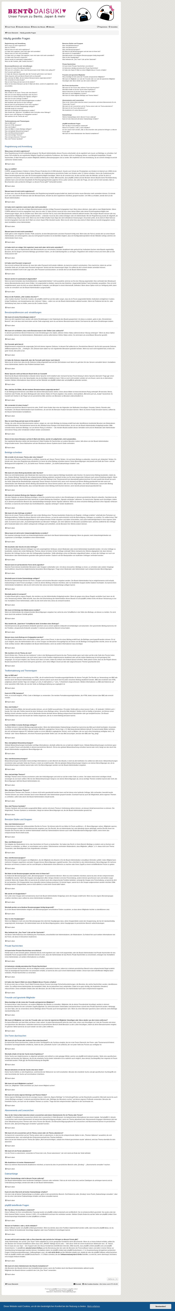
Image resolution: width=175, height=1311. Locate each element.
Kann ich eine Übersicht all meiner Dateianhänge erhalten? (80, 119)
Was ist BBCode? (10, 123)
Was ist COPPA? (10, 47)
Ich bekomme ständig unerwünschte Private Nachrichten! (80, 68)
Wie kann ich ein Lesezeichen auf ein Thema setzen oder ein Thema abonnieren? (87, 106)
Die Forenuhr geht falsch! (13, 72)
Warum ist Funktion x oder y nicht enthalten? (76, 127)
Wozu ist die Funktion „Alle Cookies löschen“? (19, 61)
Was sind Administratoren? (70, 45)
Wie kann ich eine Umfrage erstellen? (16, 98)
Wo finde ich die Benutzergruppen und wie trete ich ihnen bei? (81, 51)
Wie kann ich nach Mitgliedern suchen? (74, 93)
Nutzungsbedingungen (69, 1291)
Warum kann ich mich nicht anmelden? (17, 53)
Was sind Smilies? (10, 127)
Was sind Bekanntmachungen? (14, 133)
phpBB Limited (56, 380)
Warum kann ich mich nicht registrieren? (17, 49)
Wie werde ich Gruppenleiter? (71, 53)
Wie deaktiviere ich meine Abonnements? (75, 110)
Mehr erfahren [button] (93, 1306)
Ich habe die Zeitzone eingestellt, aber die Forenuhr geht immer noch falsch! (28, 74)
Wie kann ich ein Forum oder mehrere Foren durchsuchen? (80, 87)
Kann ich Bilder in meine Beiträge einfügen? (18, 129)
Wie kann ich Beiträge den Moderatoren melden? (20, 110)
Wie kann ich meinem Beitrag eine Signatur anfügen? (21, 96)
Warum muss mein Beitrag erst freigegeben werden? (21, 114)
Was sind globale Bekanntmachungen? (17, 131)
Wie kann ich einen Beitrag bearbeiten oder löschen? (21, 94)
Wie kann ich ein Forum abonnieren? (73, 108)
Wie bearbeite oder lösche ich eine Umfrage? (19, 102)
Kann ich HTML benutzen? (13, 125)
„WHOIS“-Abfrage (49, 1244)
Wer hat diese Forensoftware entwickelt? (75, 125)
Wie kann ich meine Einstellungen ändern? (18, 68)
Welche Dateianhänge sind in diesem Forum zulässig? (79, 117)
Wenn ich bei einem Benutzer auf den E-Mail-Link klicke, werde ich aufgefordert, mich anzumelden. (31, 85)
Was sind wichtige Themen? (13, 135)
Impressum (49, 1291)
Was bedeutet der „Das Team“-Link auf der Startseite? (79, 59)
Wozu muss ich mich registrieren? (15, 45)
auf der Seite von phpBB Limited (101, 1214)
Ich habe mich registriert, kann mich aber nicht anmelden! (22, 51)
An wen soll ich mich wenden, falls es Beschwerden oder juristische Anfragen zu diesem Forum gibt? (89, 130)
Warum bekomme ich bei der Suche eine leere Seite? (78, 91)
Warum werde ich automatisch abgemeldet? (18, 59)
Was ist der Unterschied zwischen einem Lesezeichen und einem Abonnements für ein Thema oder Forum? (89, 103)
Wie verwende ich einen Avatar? (15, 80)
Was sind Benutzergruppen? (71, 49)
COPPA (7, 211)
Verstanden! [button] (160, 1306)
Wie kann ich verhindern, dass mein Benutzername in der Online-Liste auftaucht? (30, 70)
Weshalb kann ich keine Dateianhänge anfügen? (20, 106)
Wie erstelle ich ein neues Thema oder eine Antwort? (21, 92)
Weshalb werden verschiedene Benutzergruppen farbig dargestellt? (83, 55)
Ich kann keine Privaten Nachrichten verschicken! (77, 66)
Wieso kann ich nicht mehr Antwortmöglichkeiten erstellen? (23, 100)
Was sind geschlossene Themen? (15, 137)
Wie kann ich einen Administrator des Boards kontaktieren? (80, 133)
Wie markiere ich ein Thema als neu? (16, 116)
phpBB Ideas (104, 1228)
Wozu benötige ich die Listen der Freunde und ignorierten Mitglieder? (83, 77)
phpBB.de (70, 380)
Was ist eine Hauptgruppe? (70, 57)
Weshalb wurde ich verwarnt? (14, 108)
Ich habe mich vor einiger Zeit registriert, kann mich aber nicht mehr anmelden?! (29, 55)
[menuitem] (113, 26)
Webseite (51, 27)
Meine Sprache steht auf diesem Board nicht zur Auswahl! (23, 76)
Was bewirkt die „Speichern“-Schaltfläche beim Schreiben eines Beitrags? (27, 112)
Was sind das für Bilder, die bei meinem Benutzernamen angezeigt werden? (28, 78)
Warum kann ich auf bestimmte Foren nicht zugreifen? (21, 104)
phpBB (54, 1289)
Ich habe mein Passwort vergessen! (16, 57)
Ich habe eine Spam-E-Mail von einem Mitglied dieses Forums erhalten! (84, 70)
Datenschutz (57, 1291)
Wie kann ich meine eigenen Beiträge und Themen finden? (80, 95)
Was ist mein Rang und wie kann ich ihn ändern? (20, 82)
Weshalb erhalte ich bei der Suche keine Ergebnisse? (78, 89)
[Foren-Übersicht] (63, 14)
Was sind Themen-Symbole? (14, 139)
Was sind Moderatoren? (69, 47)
